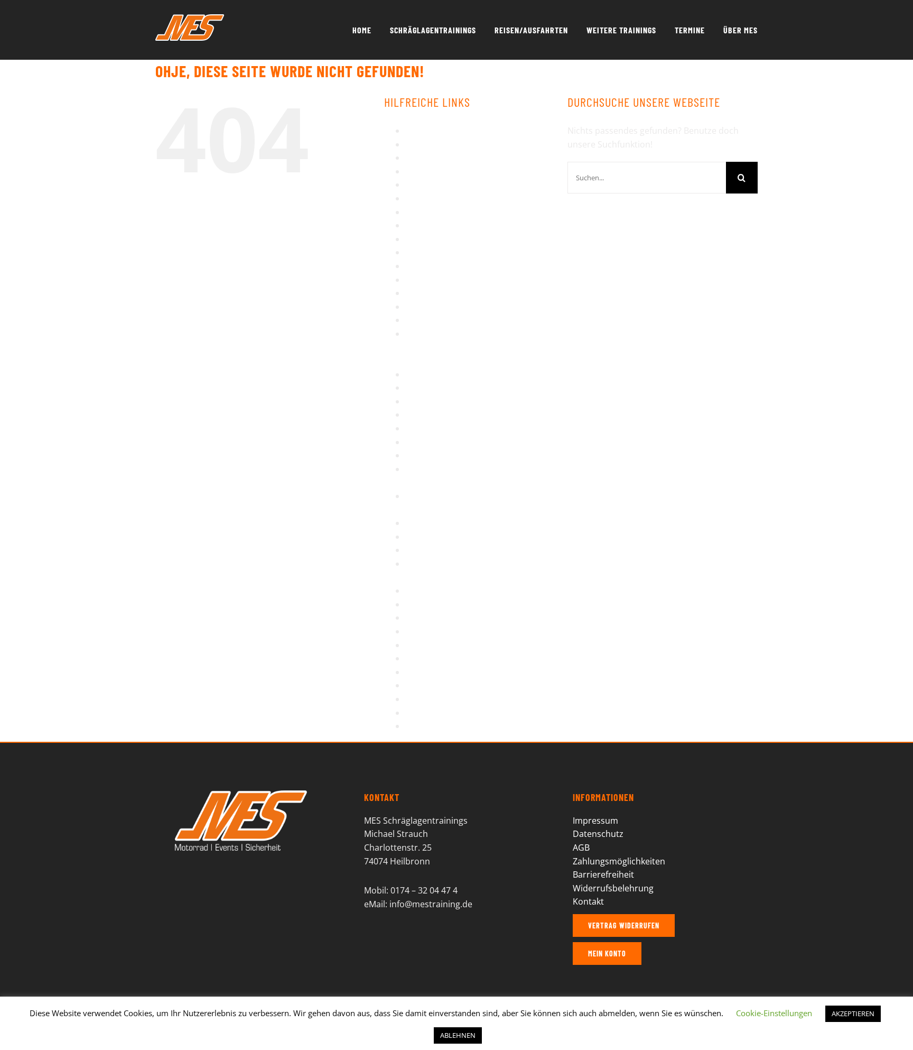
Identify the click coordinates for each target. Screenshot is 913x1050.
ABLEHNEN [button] (458, 1035)
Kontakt (420, 279)
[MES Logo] (241, 794)
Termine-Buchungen (446, 631)
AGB (413, 130)
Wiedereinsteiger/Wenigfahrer (465, 726)
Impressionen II (436, 212)
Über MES (424, 645)
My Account (428, 320)
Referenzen (428, 387)
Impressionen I (434, 198)
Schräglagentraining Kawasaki (464, 442)
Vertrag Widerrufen (444, 672)
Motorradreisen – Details (455, 306)
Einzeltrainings (434, 184)
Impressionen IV (437, 239)
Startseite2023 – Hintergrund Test (472, 590)
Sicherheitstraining (443, 536)
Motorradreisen (437, 293)
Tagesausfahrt (433, 604)
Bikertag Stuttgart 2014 (451, 157)
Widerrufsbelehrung (445, 713)
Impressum (428, 266)
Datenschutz (430, 171)
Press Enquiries (436, 374)
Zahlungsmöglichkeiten (619, 861)
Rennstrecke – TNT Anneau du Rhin (475, 414)
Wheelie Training (438, 699)
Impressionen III (437, 225)
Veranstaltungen (438, 658)
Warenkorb (427, 685)
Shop (415, 523)
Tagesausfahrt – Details (451, 617)
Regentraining (433, 401)
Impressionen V (436, 252)
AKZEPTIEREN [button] (853, 1013)
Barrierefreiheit (436, 144)
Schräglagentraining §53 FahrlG (467, 428)
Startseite (424, 550)
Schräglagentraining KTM (455, 455)
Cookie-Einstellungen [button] (774, 1013)
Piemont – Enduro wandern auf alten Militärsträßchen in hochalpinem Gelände (467, 347)
